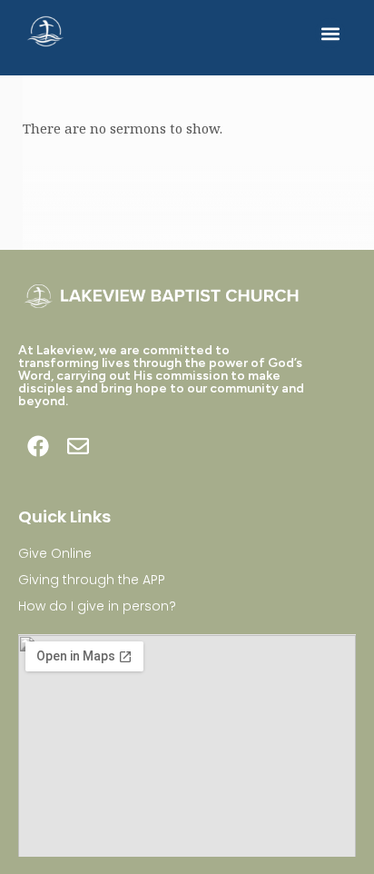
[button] (330, 33)
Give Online (55, 553)
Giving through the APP (91, 580)
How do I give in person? (97, 606)
